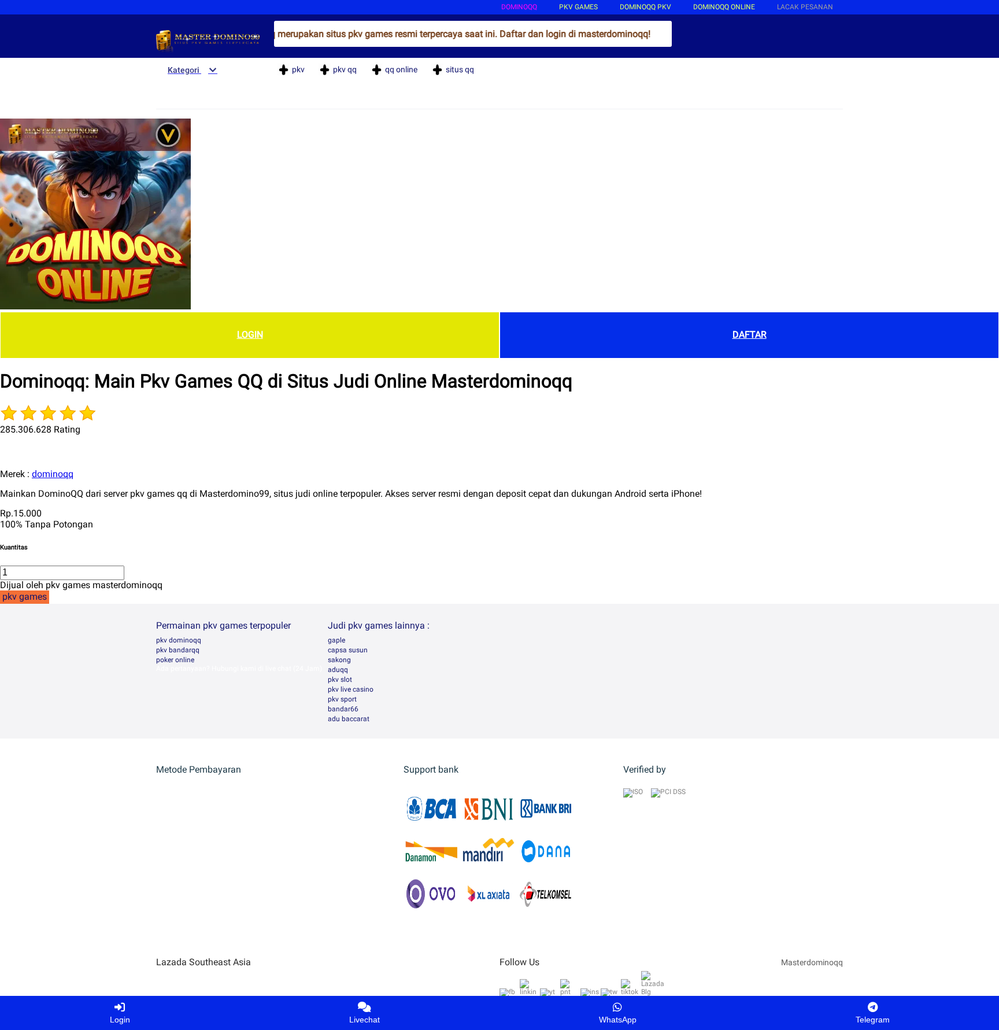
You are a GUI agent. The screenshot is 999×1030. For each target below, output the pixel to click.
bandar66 (343, 709)
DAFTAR (749, 334)
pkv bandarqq (177, 650)
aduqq (338, 670)
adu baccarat (348, 719)
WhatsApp (618, 1019)
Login (120, 1019)
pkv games (578, 7)
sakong (339, 660)
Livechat (364, 1019)
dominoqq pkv (645, 7)
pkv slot (340, 679)
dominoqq (519, 7)
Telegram (873, 1019)
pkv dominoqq (178, 640)
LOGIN (250, 334)
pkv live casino (350, 689)
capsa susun (348, 650)
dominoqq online (724, 7)
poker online (175, 660)
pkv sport (342, 699)
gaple (336, 640)
